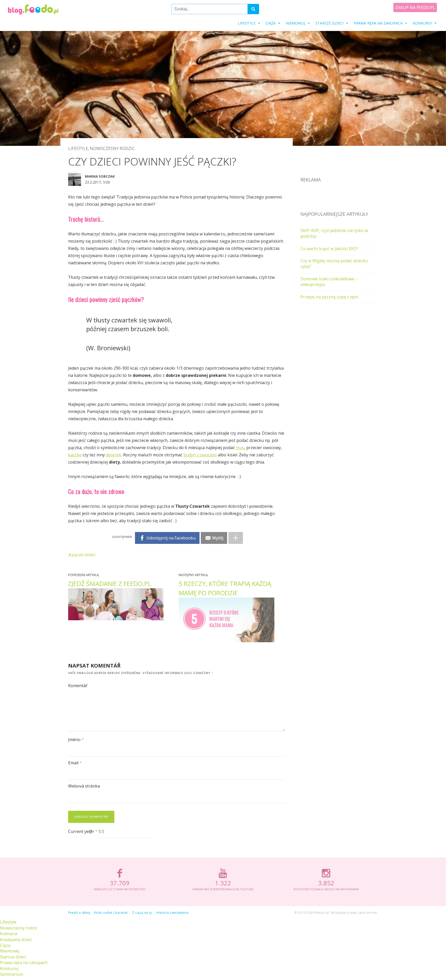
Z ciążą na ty (142, 912)
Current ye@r (83, 831)
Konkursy (422, 23)
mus (240, 447)
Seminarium (11, 974)
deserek (113, 455)
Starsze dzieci (329, 23)
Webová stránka (84, 786)
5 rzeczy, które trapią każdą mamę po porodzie (225, 588)
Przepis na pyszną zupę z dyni (329, 297)
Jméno (76, 739)
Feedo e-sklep (79, 912)
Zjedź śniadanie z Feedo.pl (109, 583)
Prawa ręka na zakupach (378, 23)
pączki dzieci (83, 555)
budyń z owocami (200, 455)
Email (75, 763)
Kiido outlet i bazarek (111, 912)
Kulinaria (8, 933)
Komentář (77, 685)
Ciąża (271, 23)
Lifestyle (247, 23)
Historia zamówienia (172, 912)
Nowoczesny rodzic (112, 148)
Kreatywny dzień (16, 939)
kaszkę (75, 455)
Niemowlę (295, 23)
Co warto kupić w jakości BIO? (329, 248)
